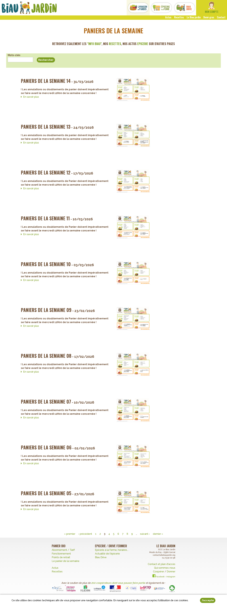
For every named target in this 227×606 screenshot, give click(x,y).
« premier (69, 533)
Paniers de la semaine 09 (46, 309)
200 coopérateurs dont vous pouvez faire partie (118, 582)
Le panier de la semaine (65, 561)
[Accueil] (29, 7)
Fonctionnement (61, 553)
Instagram (170, 577)
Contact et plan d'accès (161, 564)
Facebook (160, 577)
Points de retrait (61, 557)
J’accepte (208, 600)
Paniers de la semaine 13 (45, 126)
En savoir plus (31, 96)
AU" (99, 43)
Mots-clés (14, 55)
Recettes (57, 571)
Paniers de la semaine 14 (46, 80)
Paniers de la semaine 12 (45, 172)
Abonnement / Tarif (63, 549)
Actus (55, 567)
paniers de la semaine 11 (45, 218)
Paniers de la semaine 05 (46, 493)
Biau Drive (101, 557)
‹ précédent (85, 533)
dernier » (158, 533)
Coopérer (159, 571)
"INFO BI (92, 43)
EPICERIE (142, 43)
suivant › (145, 533)
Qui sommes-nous (164, 567)
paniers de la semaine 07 (46, 401)
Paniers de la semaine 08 (46, 355)
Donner (171, 571)
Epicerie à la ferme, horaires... (111, 549)
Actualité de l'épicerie (107, 553)
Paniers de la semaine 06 (46, 447)
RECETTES (115, 43)
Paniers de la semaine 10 (46, 264)
